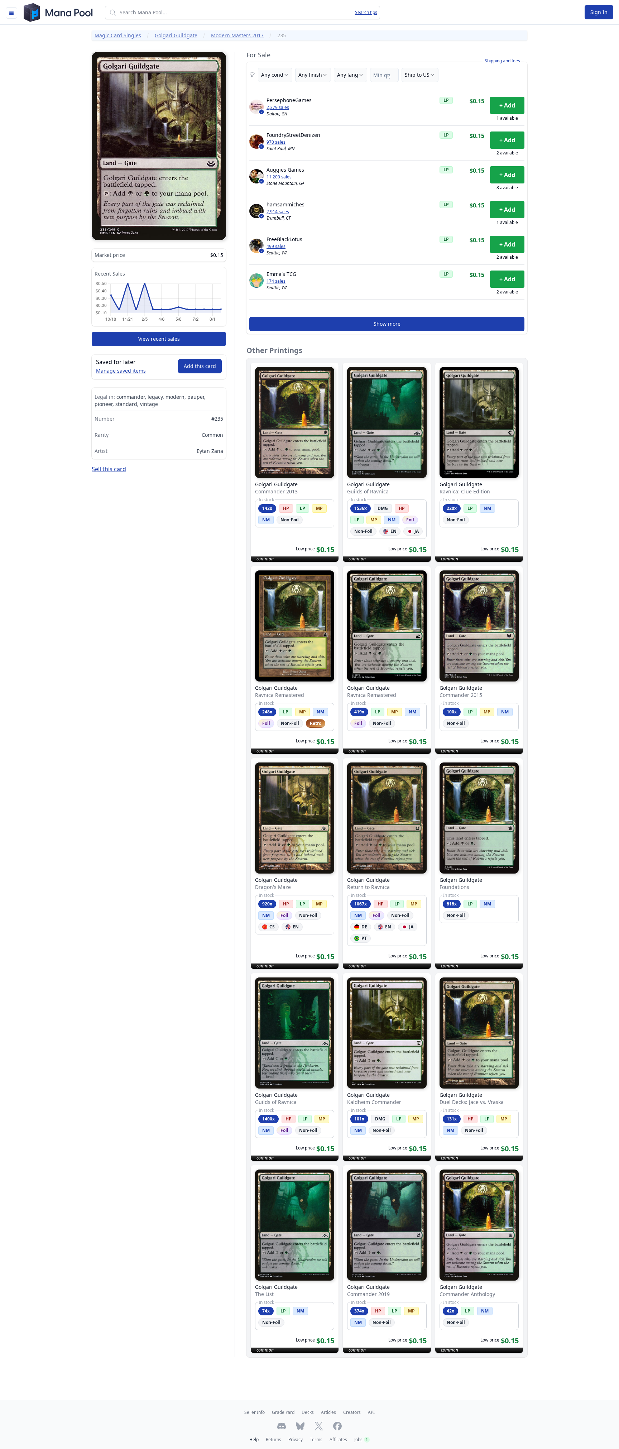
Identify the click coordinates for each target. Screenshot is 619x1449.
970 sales (276, 142)
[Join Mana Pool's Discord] (281, 1426)
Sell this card (109, 469)
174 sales (276, 281)
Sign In (599, 12)
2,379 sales (278, 107)
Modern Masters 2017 (237, 35)
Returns (273, 1439)
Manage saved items (121, 370)
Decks (308, 1412)
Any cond (272, 74)
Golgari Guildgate (176, 35)
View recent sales (159, 338)
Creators (352, 1412)
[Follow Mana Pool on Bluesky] (300, 1426)
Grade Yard (283, 1412)
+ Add (507, 105)
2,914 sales (278, 212)
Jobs (361, 1439)
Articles (328, 1412)
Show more (387, 323)
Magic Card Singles (118, 35)
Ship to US (417, 74)
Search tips (366, 12)
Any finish (310, 74)
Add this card (200, 366)
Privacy (295, 1439)
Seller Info (254, 1412)
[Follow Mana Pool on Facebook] (337, 1426)
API (371, 1412)
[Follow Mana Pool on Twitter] (319, 1426)
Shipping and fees (502, 61)
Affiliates (338, 1439)
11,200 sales (279, 177)
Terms (316, 1439)
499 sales (276, 246)
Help (254, 1439)
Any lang (347, 74)
